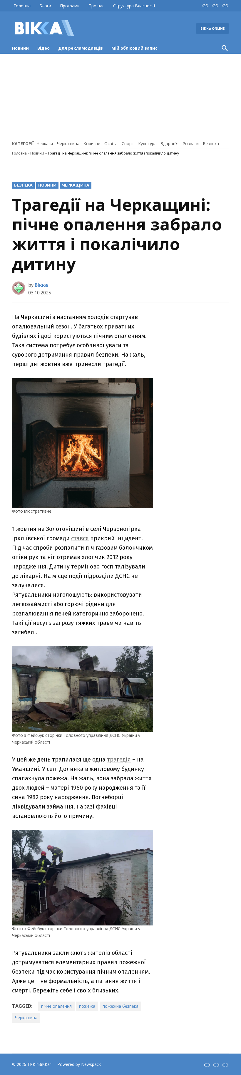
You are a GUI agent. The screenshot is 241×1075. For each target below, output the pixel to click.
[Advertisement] (120, 96)
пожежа (87, 1006)
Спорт (128, 143)
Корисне (91, 143)
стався (80, 538)
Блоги (45, 6)
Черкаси (45, 143)
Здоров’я (169, 143)
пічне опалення (56, 1006)
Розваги (191, 143)
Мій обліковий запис (134, 48)
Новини (20, 48)
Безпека (211, 143)
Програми (70, 6)
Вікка (41, 285)
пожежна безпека (120, 1006)
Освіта (111, 143)
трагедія (119, 759)
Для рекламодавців (80, 48)
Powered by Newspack (79, 1064)
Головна (22, 6)
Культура (147, 143)
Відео (43, 48)
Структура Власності (134, 6)
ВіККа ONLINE (212, 28)
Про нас (96, 6)
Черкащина (68, 143)
